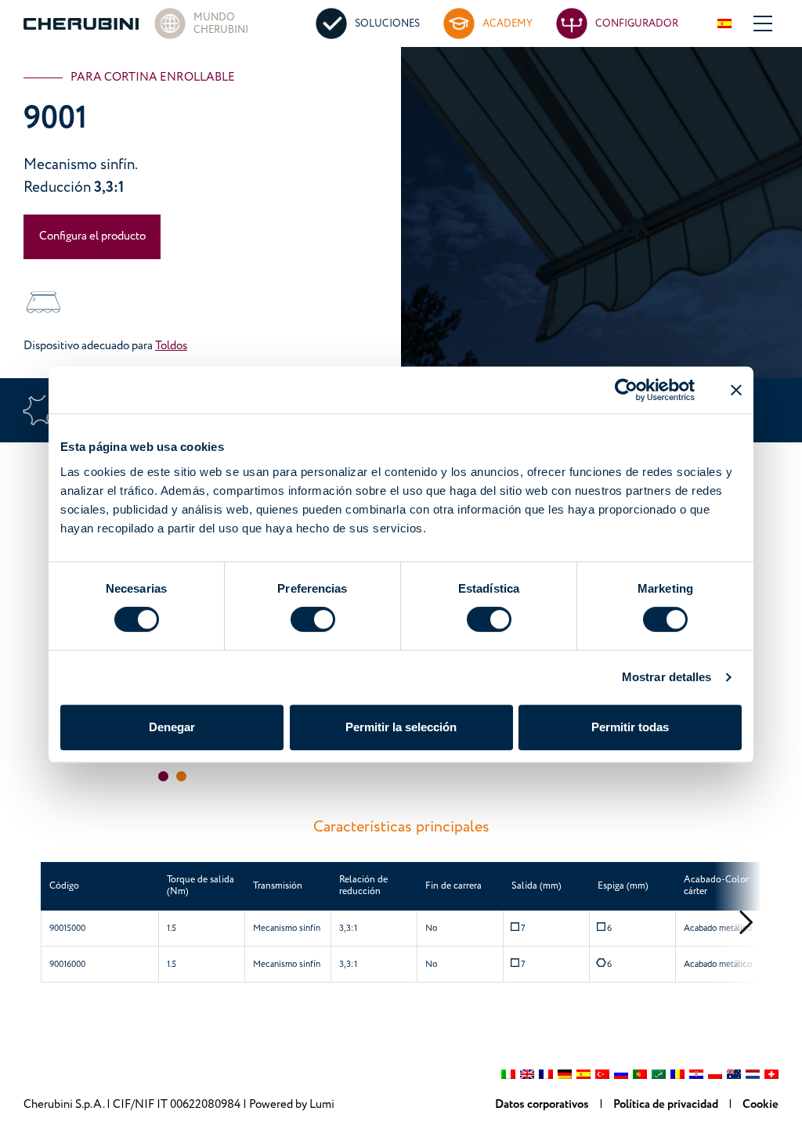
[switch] (313, 619)
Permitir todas (630, 727)
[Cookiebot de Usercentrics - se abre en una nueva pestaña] (626, 390)
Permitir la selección (401, 727)
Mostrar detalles (667, 677)
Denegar (172, 727)
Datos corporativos (543, 1104)
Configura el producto (92, 236)
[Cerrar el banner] (736, 389)
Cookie (760, 1104)
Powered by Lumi (291, 1104)
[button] (163, 776)
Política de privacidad (667, 1104)
